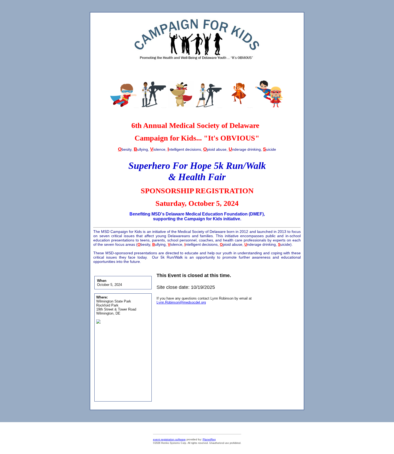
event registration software (169, 439)
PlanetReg (209, 439)
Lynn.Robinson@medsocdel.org (181, 302)
